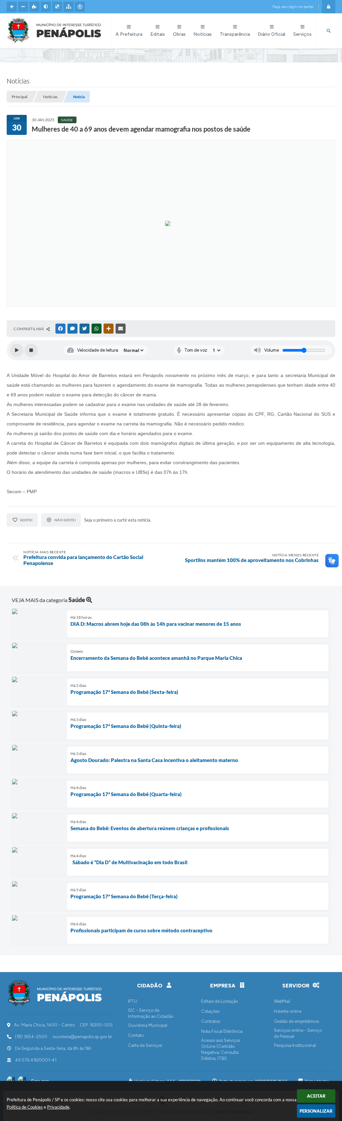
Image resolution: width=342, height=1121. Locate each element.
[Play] (16, 350)
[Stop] (31, 350)
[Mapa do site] (68, 7)
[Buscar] (328, 31)
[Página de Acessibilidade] (80, 7)
